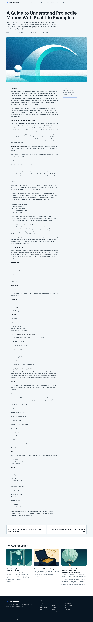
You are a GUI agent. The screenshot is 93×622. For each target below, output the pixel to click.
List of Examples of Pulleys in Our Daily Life (14, 570)
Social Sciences (43, 613)
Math (41, 609)
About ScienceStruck (69, 603)
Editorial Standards (68, 605)
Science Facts (54, 613)
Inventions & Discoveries (45, 611)
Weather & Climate (54, 2)
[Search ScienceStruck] (85, 2)
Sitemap (80, 619)
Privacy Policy (67, 609)
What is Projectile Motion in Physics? (70, 90)
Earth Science (46, 2)
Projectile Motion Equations (68, 92)
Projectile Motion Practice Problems (70, 97)
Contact (66, 607)
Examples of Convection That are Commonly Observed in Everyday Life (70, 570)
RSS (77, 619)
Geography (54, 607)
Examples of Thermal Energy (44, 569)
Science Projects (55, 611)
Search (85, 619)
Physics (35, 2)
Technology (62, 2)
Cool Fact (65, 88)
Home (7, 8)
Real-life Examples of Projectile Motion (70, 94)
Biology (40, 2)
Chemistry (31, 2)
